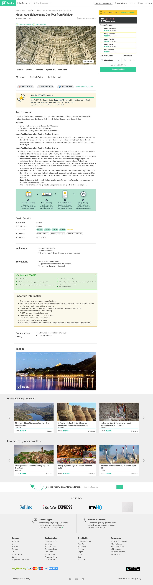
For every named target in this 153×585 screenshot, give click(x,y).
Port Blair (81, 560)
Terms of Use (122, 579)
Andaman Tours (51, 557)
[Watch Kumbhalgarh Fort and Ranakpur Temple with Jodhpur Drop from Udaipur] (76, 412)
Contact (15, 549)
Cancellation (62, 70)
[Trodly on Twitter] (82, 579)
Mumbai (81, 549)
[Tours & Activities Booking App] (108, 569)
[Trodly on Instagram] (76, 579)
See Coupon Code (127, 13)
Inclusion (29, 70)
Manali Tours (50, 554)
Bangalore (82, 547)
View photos (88, 61)
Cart (141, 3)
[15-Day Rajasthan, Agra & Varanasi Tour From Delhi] (76, 454)
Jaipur (80, 552)
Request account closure (21, 560)
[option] (56, 371)
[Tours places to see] (8, 3)
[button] (132, 3)
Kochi (80, 554)
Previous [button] (27, 371)
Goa (79, 557)
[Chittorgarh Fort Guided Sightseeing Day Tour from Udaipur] (34, 454)
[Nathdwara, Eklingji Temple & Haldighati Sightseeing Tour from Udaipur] (119, 412)
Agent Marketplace (118, 547)
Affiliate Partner (117, 544)
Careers (14, 557)
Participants (127, 56)
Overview (20, 70)
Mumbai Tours (50, 547)
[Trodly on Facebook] (70, 579)
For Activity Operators (103, 3)
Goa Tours (49, 552)
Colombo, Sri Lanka (85, 541)
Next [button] (83, 371)
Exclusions (39, 70)
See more (70, 229)
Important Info (50, 70)
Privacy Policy (136, 579)
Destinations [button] (121, 3)
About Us (15, 541)
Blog (13, 544)
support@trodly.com (56, 525)
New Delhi (81, 544)
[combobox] (110, 60)
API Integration (116, 549)
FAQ (13, 552)
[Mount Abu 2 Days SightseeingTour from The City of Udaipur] (34, 412)
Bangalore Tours (51, 549)
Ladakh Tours (50, 560)
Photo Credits (17, 554)
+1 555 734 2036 (54, 528)
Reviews (15, 547)
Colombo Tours (50, 541)
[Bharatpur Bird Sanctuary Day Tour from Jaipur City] (119, 454)
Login (150, 3)
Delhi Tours (49, 544)
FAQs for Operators (118, 552)
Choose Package (106, 25)
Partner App (115, 554)
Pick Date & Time (106, 56)
